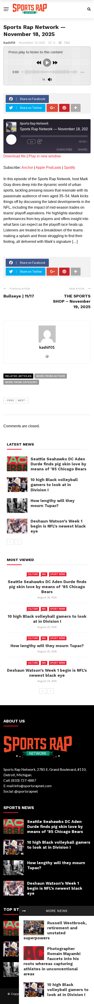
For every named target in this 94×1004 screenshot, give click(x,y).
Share (82, 149)
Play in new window (45, 156)
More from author (50, 376)
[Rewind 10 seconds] (23, 141)
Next (21, 400)
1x (31, 141)
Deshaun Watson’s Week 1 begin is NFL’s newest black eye (58, 526)
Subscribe (64, 149)
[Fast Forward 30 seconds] (39, 141)
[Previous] (10, 541)
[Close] (24, 911)
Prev (10, 400)
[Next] (18, 541)
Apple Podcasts (48, 167)
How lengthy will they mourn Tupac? (47, 645)
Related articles (18, 376)
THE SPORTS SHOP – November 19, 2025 (72, 301)
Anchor (27, 167)
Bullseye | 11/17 (18, 296)
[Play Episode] (11, 139)
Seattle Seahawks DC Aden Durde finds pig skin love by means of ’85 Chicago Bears (58, 464)
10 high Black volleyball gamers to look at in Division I (68, 989)
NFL (44, 574)
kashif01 (9, 43)
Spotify (69, 167)
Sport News (57, 574)
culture (33, 574)
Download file (14, 156)
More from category (21, 382)
